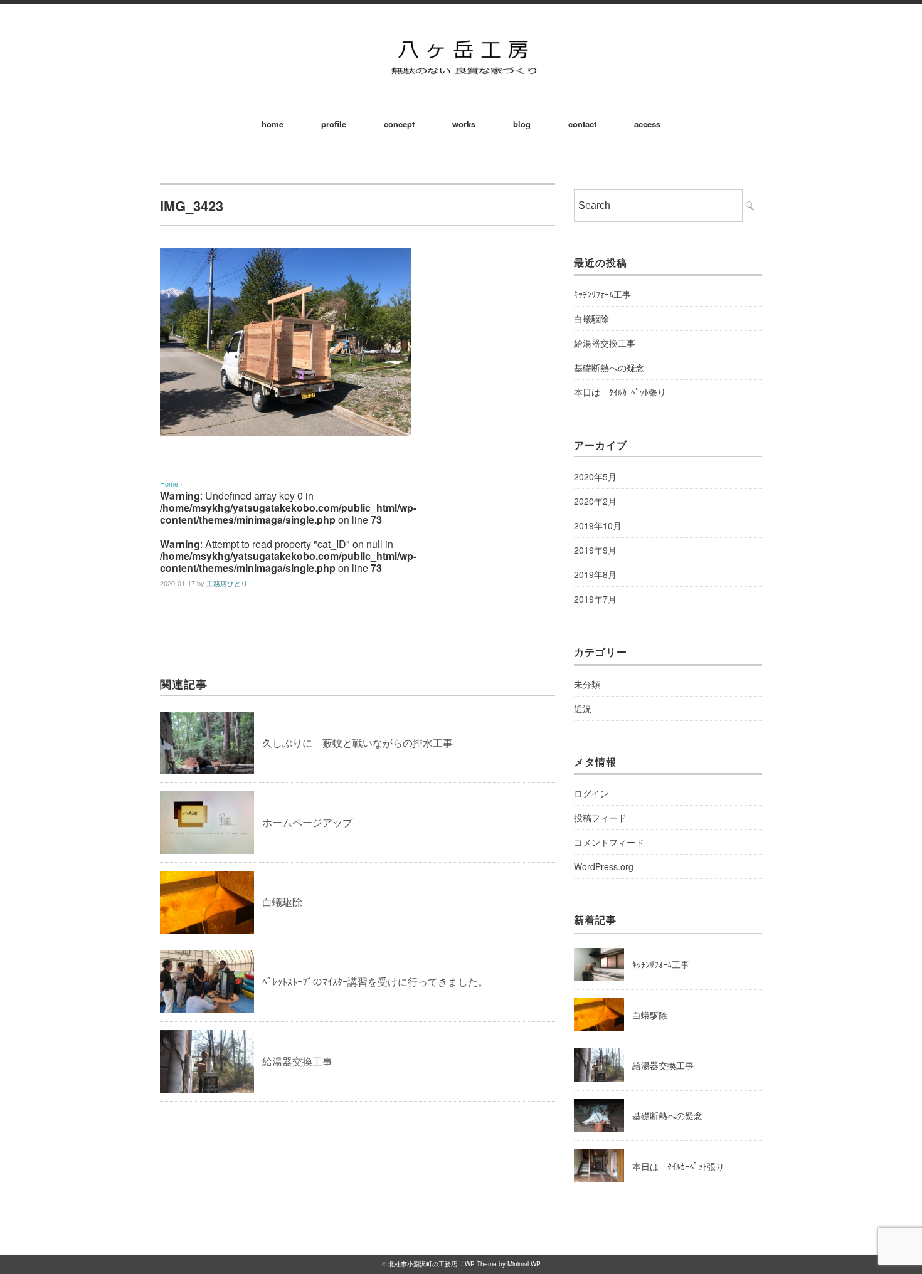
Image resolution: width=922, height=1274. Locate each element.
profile (333, 124)
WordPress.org (603, 866)
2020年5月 (595, 476)
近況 (582, 708)
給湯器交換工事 (297, 1061)
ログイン (591, 793)
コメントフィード (609, 842)
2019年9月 (595, 550)
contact (582, 124)
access (647, 124)
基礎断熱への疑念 (609, 367)
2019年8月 (595, 574)
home (272, 124)
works (463, 124)
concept (399, 124)
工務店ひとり (227, 583)
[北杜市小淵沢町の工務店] (461, 38)
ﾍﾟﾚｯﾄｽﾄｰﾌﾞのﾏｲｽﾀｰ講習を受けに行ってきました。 (375, 981)
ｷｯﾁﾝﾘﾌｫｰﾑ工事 (602, 294)
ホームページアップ (307, 822)
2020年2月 (595, 501)
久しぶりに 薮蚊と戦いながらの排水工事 (357, 742)
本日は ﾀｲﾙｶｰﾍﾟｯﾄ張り (620, 392)
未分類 (587, 684)
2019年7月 (595, 598)
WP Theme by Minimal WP (503, 1264)
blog (522, 124)
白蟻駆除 (282, 902)
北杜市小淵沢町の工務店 (422, 1264)
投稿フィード (600, 817)
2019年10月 (598, 525)
